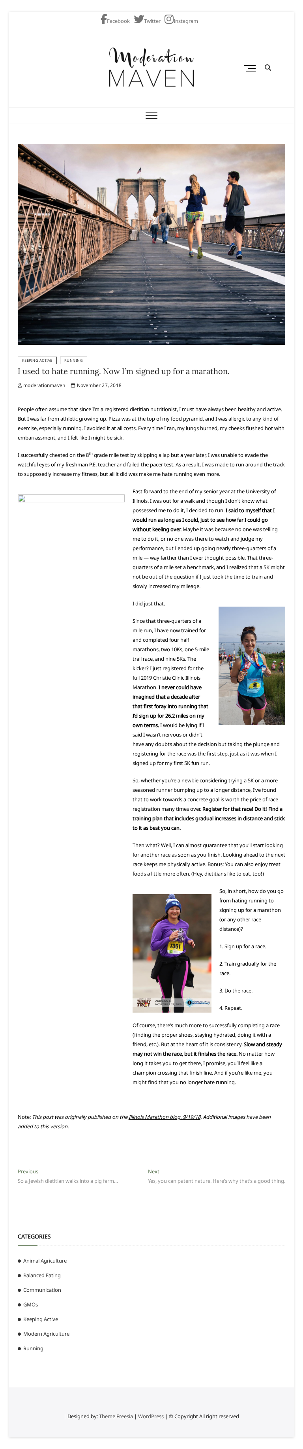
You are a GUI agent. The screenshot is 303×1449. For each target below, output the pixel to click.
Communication (42, 1289)
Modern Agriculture (46, 1333)
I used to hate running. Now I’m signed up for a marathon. (124, 371)
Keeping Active (37, 360)
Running (73, 360)
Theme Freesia (116, 1416)
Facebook (118, 20)
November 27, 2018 (98, 385)
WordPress (151, 1416)
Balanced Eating (42, 1275)
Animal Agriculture (45, 1260)
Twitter (152, 20)
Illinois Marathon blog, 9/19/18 (164, 1116)
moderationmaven (43, 385)
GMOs (30, 1304)
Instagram (186, 20)
